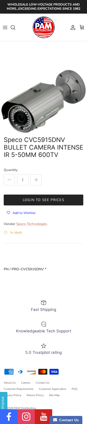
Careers (25, 383)
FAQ (74, 389)
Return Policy (35, 395)
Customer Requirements (19, 389)
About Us (10, 383)
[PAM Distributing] (43, 27)
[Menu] (5, 27)
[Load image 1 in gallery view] (43, 101)
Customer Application (52, 389)
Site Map (54, 395)
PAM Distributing (24, 408)
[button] (21, 212)
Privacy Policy (12, 395)
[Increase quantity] (36, 179)
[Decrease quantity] (9, 179)
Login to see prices (43, 200)
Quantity (11, 170)
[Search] (15, 27)
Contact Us (43, 383)
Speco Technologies (31, 224)
